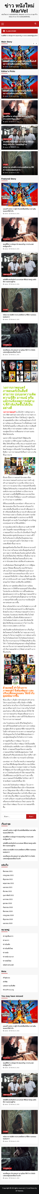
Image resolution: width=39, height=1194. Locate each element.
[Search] (35, 23)
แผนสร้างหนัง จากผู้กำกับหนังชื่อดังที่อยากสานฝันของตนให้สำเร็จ (19, 831)
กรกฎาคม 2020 (8, 915)
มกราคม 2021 (8, 899)
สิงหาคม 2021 (8, 871)
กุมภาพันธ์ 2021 (8, 895)
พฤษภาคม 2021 (8, 883)
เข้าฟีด (5, 982)
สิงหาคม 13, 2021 (15, 147)
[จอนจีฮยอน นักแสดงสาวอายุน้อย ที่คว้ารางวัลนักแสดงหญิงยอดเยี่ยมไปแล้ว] (19, 335)
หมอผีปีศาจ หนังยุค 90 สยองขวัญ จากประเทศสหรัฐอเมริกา (18, 838)
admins (6, 66)
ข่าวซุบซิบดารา (7, 345)
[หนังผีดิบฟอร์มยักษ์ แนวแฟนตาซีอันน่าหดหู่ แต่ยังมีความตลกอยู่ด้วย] (19, 265)
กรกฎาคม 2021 (8, 875)
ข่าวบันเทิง (6, 944)
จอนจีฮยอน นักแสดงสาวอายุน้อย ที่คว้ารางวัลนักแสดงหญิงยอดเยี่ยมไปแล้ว (19, 857)
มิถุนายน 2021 (8, 879)
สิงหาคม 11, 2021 (15, 354)
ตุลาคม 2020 (7, 903)
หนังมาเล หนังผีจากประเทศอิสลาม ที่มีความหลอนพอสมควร (19, 851)
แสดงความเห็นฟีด (9, 986)
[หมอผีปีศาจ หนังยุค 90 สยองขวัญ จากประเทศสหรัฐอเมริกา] (19, 229)
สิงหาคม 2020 (8, 911)
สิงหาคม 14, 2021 (15, 66)
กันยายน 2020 (8, 907)
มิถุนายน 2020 (8, 919)
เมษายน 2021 (7, 887)
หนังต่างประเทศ (7, 139)
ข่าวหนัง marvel (8, 88)
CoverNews (30, 1188)
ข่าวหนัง (6, 164)
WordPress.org (8, 990)
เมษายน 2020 (7, 923)
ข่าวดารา (6, 940)
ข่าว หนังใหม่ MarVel (19, 8)
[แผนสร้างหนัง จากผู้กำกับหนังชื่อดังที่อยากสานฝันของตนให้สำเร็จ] (19, 194)
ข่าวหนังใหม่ (7, 58)
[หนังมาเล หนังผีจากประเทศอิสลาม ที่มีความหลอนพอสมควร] (19, 300)
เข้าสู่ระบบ (6, 978)
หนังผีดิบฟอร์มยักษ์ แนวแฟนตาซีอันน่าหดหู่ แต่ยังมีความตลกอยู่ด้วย (19, 844)
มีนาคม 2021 (7, 891)
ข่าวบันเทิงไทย (8, 948)
